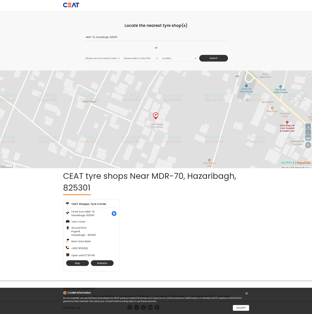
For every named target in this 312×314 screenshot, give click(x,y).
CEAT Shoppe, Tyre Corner (88, 204)
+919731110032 (79, 248)
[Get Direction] (114, 213)
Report (308, 167)
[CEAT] (71, 5)
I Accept (241, 308)
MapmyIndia (300, 167)
